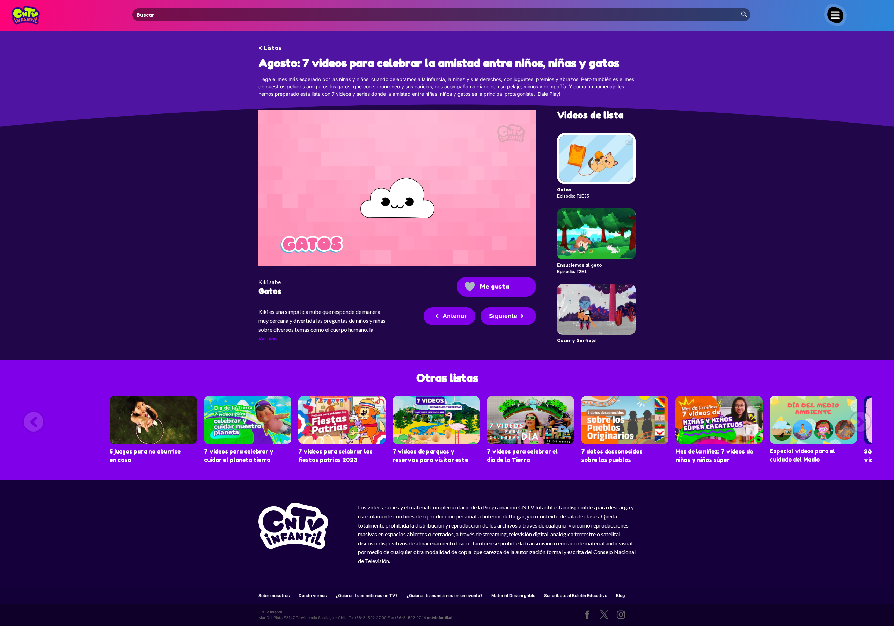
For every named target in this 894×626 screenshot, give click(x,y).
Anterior (454, 315)
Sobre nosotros (274, 595)
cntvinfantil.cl (439, 617)
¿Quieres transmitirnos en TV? (367, 595)
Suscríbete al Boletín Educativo (575, 595)
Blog (620, 595)
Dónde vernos (313, 595)
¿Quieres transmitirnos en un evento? (444, 595)
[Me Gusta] (469, 286)
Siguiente (503, 315)
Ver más (267, 338)
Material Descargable (513, 595)
